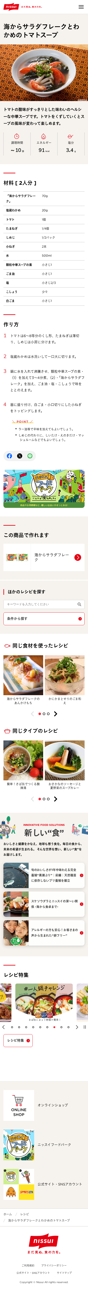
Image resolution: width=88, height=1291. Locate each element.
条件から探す (17, 619)
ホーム (7, 1214)
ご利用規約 (28, 1265)
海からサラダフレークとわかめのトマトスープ (39, 1220)
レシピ (24, 1214)
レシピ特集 (15, 1040)
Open (81, 7)
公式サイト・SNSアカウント (33, 1272)
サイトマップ (64, 1272)
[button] (39, 714)
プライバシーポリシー (54, 1265)
